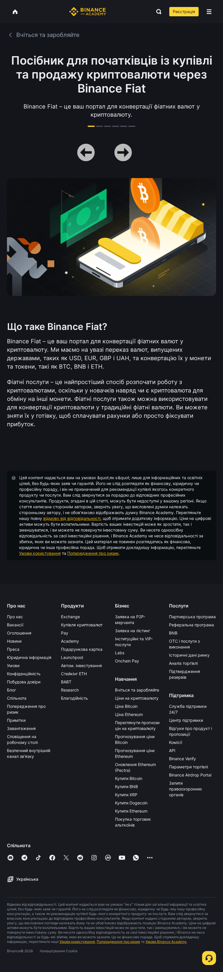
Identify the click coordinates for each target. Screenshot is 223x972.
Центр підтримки (186, 720)
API (172, 750)
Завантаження (21, 728)
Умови (13, 665)
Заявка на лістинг (132, 630)
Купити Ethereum (131, 810)
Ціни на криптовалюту (137, 698)
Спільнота (16, 698)
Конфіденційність (24, 673)
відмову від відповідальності (71, 518)
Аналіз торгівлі (183, 663)
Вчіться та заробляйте (137, 689)
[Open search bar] (157, 11)
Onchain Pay (127, 660)
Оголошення (19, 632)
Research (70, 689)
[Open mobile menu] (209, 11)
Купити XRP (126, 794)
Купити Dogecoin (131, 802)
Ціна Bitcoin (126, 706)
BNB (173, 632)
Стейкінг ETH (74, 673)
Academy (70, 641)
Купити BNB (126, 786)
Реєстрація (184, 11)
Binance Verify (182, 758)
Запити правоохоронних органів (185, 789)
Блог (11, 689)
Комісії (175, 742)
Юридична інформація (29, 657)
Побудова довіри (23, 681)
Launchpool (72, 657)
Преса (13, 649)
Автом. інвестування (81, 665)
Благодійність (74, 698)
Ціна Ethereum (129, 714)
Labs (119, 652)
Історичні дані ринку (189, 655)
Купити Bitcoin (128, 778)
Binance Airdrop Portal (190, 774)
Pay (64, 632)
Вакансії (15, 624)
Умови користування (40, 553)
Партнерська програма (192, 616)
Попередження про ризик (93, 553)
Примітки (16, 720)
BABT (66, 681)
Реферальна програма (191, 624)
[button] (209, 11)
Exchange (70, 616)
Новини (14, 641)
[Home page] (87, 11)
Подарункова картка (81, 649)
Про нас (15, 616)
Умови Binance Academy (166, 941)
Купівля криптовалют (81, 624)
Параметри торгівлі (188, 766)
